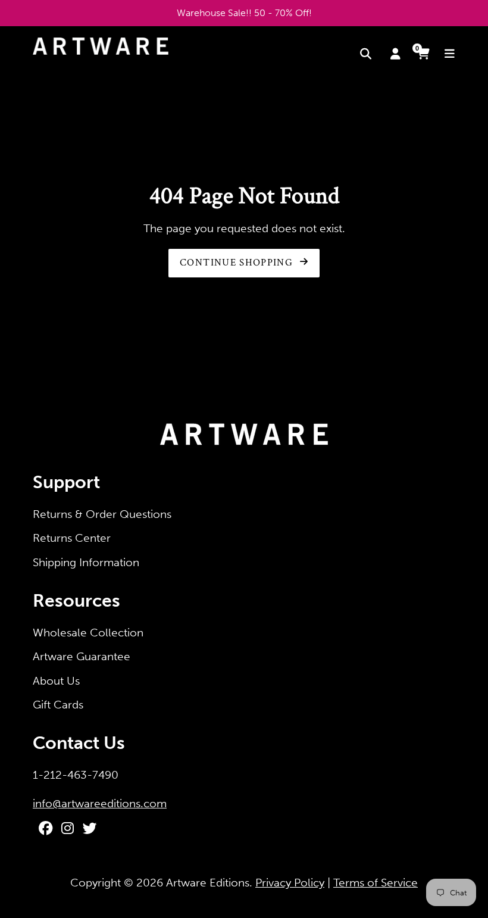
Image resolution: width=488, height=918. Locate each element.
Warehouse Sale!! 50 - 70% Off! (244, 12)
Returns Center (72, 538)
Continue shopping (238, 262)
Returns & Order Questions (102, 514)
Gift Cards (58, 704)
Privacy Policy (289, 882)
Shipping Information (86, 562)
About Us (56, 681)
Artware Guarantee (81, 656)
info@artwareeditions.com (100, 803)
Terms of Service (375, 882)
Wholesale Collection (88, 632)
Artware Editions (207, 882)
